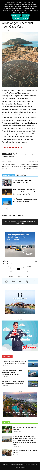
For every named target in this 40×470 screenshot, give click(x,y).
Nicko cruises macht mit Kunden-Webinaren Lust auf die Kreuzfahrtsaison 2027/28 (12, 372)
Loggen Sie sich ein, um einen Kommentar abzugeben (20, 222)
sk (5, 30)
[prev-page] (3, 208)
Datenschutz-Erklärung (17, 464)
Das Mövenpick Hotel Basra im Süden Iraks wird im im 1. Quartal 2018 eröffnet (29, 166)
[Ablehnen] (38, 11)
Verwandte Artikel (8, 175)
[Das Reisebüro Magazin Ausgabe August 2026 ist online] (7, 201)
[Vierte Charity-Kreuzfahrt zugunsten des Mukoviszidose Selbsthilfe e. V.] (33, 383)
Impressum (6, 464)
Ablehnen (26, 15)
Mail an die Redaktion (31, 464)
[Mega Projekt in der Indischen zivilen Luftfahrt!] (7, 452)
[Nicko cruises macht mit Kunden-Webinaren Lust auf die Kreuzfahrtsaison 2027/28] (33, 373)
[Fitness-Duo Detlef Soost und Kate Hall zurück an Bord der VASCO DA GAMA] (33, 363)
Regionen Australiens (8, 156)
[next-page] (6, 208)
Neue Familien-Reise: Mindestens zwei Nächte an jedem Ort (11, 166)
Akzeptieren (16, 15)
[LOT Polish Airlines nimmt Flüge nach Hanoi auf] (7, 429)
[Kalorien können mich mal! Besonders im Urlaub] (7, 182)
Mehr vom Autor (22, 175)
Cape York (15, 153)
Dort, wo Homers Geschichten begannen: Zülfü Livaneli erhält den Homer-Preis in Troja (24, 192)
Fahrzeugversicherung (27, 153)
